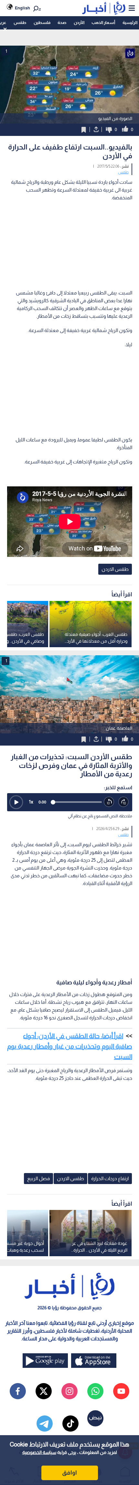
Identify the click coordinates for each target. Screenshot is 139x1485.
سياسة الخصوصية (39, 1452)
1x (31, 801)
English (22, 8)
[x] (44, 1391)
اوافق (69, 1472)
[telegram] (45, 1423)
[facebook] (18, 1391)
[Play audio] (16, 802)
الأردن (79, 22)
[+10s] (123, 802)
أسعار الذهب (103, 22)
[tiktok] (70, 1423)
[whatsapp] (95, 1391)
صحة (62, 22)
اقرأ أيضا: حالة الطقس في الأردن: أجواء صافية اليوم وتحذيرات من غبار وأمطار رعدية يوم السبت (69, 1046)
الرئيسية (130, 22)
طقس (20, 22)
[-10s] (109, 802)
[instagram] (69, 1391)
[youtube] (121, 1391)
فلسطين (42, 22)
